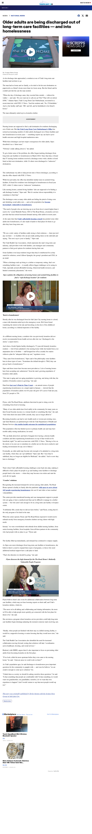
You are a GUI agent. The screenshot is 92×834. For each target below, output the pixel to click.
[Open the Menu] (2, 2)
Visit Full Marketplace (53, 714)
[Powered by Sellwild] (56, 771)
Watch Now (85, 3)
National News (18, 16)
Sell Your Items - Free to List (24, 714)
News (5, 16)
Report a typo (7, 701)
